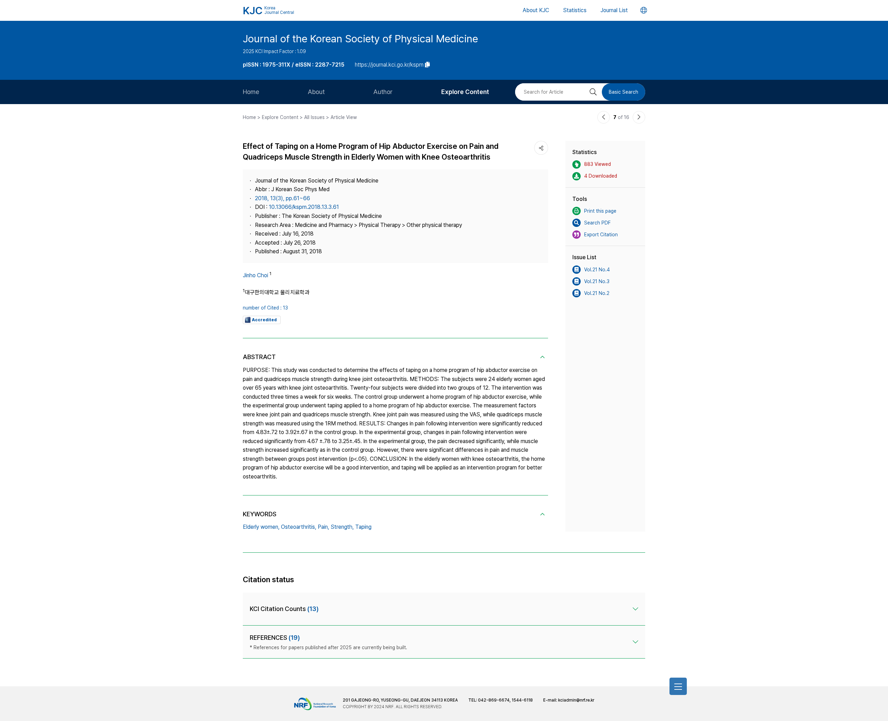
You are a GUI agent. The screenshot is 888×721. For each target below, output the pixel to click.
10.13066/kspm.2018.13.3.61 (304, 207)
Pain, (323, 527)
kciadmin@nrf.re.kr (576, 700)
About (316, 91)
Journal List (614, 10)
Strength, (342, 527)
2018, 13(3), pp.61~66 (282, 198)
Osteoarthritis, (298, 527)
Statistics (575, 10)
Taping (363, 527)
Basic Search (623, 92)
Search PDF (597, 223)
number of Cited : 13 (265, 308)
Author (383, 91)
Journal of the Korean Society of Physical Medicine (360, 38)
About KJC (536, 10)
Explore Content (465, 91)
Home (251, 91)
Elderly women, (261, 527)
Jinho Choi (255, 275)
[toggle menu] (678, 686)
